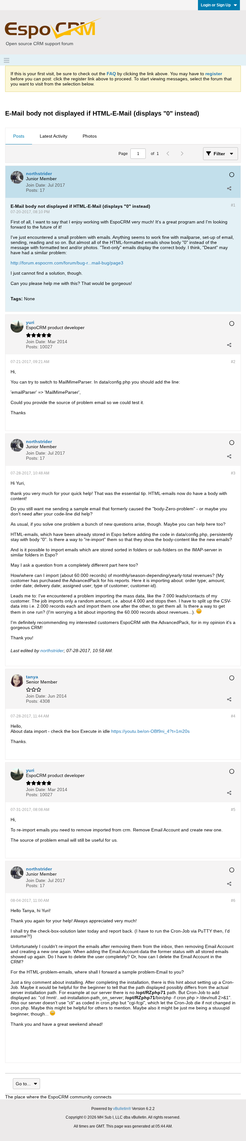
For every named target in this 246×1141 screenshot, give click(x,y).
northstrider (52, 650)
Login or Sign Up (216, 5)
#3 (233, 473)
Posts (18, 136)
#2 (233, 362)
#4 (233, 716)
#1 (233, 205)
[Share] (229, 188)
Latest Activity (53, 136)
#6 (233, 900)
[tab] (18, 136)
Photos (90, 136)
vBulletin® (122, 1108)
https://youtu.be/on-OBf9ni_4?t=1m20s (150, 731)
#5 (233, 809)
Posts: (32, 190)
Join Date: (36, 185)
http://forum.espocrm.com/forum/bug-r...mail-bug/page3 (67, 262)
